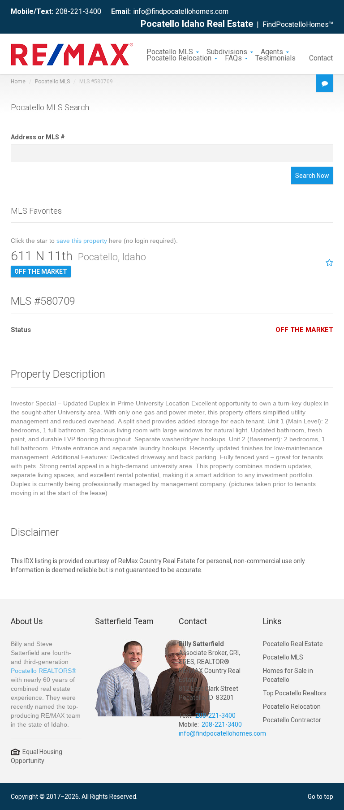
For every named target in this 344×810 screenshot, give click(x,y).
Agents (272, 51)
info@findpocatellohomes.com (180, 11)
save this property (81, 240)
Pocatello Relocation (178, 57)
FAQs (233, 57)
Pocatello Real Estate (293, 643)
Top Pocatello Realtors (295, 693)
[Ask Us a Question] (324, 83)
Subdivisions (226, 51)
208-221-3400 (78, 11)
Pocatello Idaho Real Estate (197, 23)
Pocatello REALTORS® (43, 670)
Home (18, 81)
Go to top (320, 796)
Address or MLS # (38, 137)
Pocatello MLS (169, 51)
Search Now (312, 175)
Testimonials (275, 57)
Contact (321, 57)
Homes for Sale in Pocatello (288, 675)
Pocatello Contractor (292, 720)
